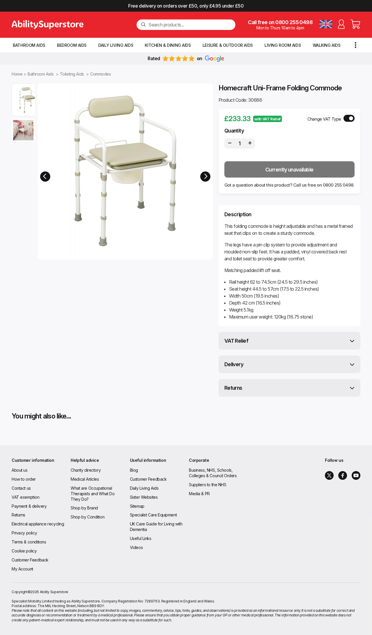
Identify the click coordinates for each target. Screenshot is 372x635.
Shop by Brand (84, 507)
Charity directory (86, 470)
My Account (22, 568)
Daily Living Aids (115, 45)
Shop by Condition (87, 516)
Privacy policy (24, 532)
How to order (24, 479)
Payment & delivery (29, 506)
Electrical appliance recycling (38, 523)
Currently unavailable (289, 170)
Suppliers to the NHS (207, 484)
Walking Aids (327, 45)
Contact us (21, 488)
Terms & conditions (29, 541)
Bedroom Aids (72, 45)
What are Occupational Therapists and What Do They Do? (93, 494)
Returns (233, 388)
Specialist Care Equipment (153, 514)
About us (20, 470)
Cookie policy (24, 550)
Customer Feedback (30, 559)
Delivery (234, 364)
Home (17, 73)
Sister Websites (144, 497)
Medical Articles (85, 479)
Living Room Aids (282, 45)
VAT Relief (236, 341)
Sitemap (137, 506)
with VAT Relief (267, 119)
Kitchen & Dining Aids (168, 45)
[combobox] (189, 25)
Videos (136, 547)
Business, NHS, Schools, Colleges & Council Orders (213, 473)
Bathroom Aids (29, 45)
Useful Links (140, 538)
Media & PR (199, 493)
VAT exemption (26, 497)
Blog (134, 470)
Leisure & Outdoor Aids (228, 45)
